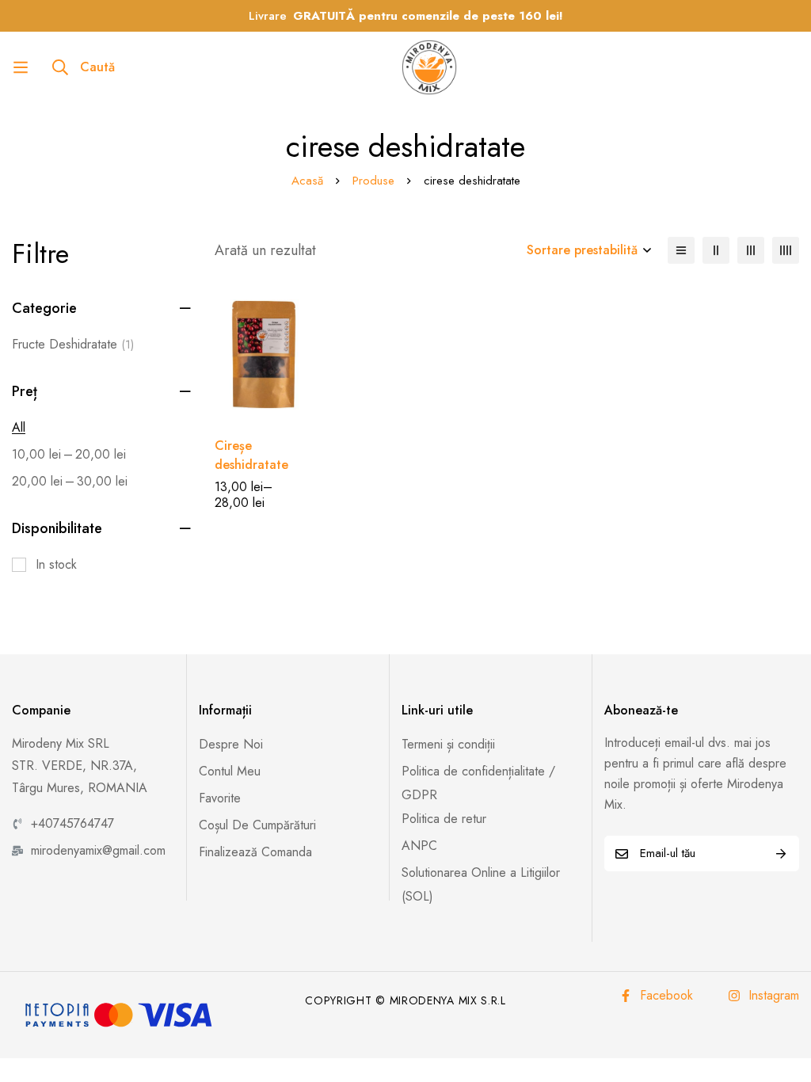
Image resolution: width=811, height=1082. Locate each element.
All (18, 427)
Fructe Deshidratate (73, 344)
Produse (373, 180)
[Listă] (681, 250)
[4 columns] (785, 250)
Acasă (307, 180)
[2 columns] (715, 250)
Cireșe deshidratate (251, 455)
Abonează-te (781, 853)
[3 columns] (750, 250)
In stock (56, 564)
